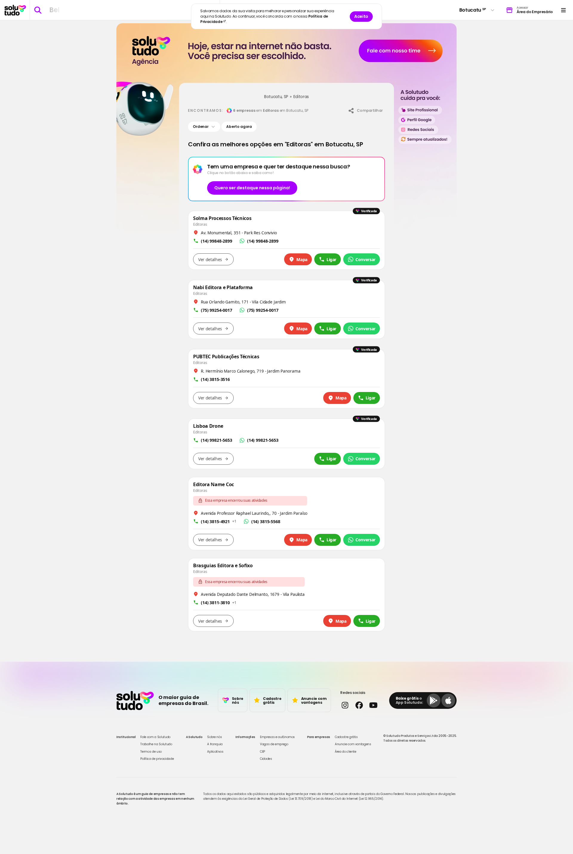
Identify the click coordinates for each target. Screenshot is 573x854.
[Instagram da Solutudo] (344, 705)
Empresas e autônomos (277, 737)
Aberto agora (239, 126)
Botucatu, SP (276, 97)
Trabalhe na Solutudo (156, 744)
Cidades (266, 759)
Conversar (365, 259)
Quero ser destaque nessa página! (252, 188)
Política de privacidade (157, 759)
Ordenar (201, 126)
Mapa (301, 259)
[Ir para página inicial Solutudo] (15, 10)
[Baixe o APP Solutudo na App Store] (448, 700)
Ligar (331, 259)
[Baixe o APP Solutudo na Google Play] (433, 700)
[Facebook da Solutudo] (358, 705)
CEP (262, 751)
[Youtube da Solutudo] (373, 705)
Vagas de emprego (274, 744)
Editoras (301, 97)
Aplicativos (215, 751)
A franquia (215, 744)
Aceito (361, 16)
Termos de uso (150, 751)
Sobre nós (214, 737)
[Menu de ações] (563, 10)
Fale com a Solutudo (155, 737)
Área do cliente (345, 751)
